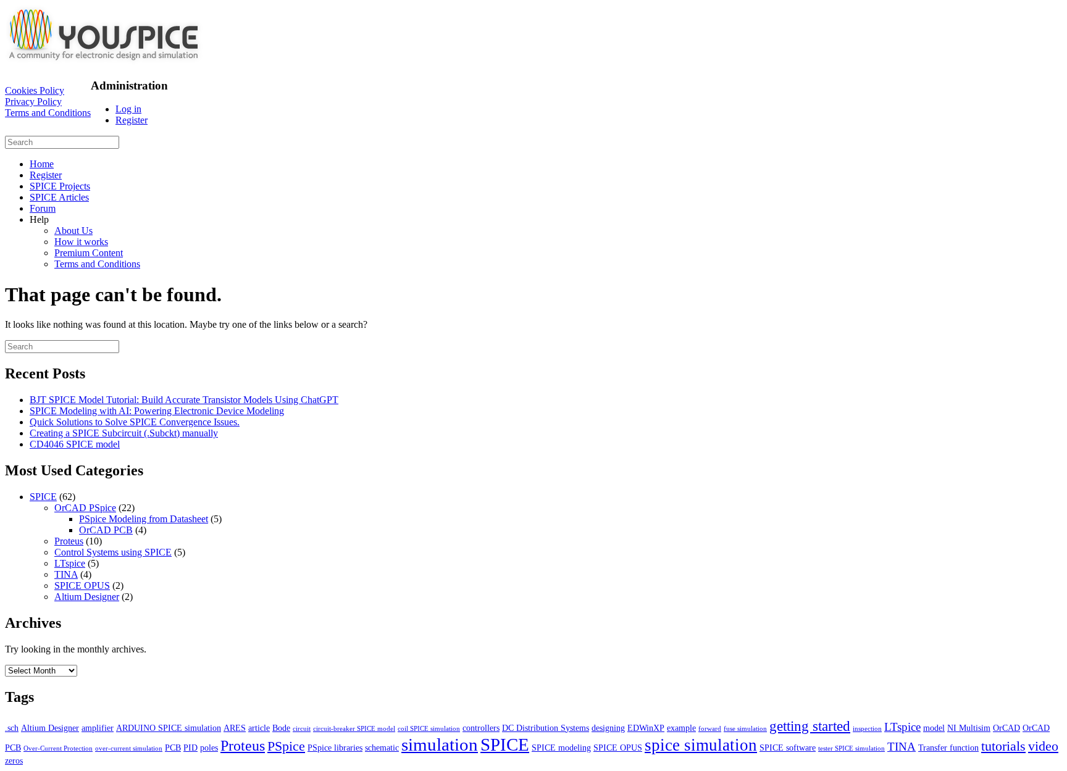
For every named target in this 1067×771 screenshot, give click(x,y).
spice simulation (701, 745)
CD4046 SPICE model (75, 444)
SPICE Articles (59, 197)
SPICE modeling (561, 747)
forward (709, 728)
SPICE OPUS (82, 585)
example (681, 728)
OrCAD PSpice (85, 507)
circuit (302, 728)
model (934, 728)
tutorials (1003, 746)
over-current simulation (128, 748)
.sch (12, 728)
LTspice (69, 563)
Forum (43, 208)
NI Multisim (968, 728)
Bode (281, 728)
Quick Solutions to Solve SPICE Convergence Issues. (135, 422)
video (1043, 746)
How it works (81, 241)
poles (209, 747)
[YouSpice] (104, 61)
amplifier (98, 728)
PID (190, 747)
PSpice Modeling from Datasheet (143, 519)
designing (608, 728)
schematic (382, 747)
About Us (73, 230)
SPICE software (787, 747)
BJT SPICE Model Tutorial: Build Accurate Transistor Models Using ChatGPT (184, 399)
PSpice (286, 746)
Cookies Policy (34, 90)
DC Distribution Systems (545, 728)
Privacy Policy (33, 101)
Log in (128, 109)
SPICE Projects (60, 186)
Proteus (68, 541)
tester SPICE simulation (851, 748)
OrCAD (1006, 728)
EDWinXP (645, 728)
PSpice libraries (335, 747)
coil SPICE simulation (429, 728)
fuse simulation (745, 728)
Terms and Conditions (48, 112)
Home (42, 164)
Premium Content (88, 253)
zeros (14, 760)
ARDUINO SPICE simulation (168, 728)
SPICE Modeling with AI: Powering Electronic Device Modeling (157, 411)
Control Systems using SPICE (113, 552)
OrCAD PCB (106, 530)
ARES (235, 728)
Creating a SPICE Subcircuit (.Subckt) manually (124, 433)
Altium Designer (86, 596)
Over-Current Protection (58, 748)
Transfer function (948, 747)
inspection (867, 728)
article (259, 728)
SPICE (43, 496)
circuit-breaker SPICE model (354, 728)
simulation (439, 744)
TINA (66, 574)
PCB (173, 747)
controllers (481, 728)
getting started (809, 726)
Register (131, 120)
